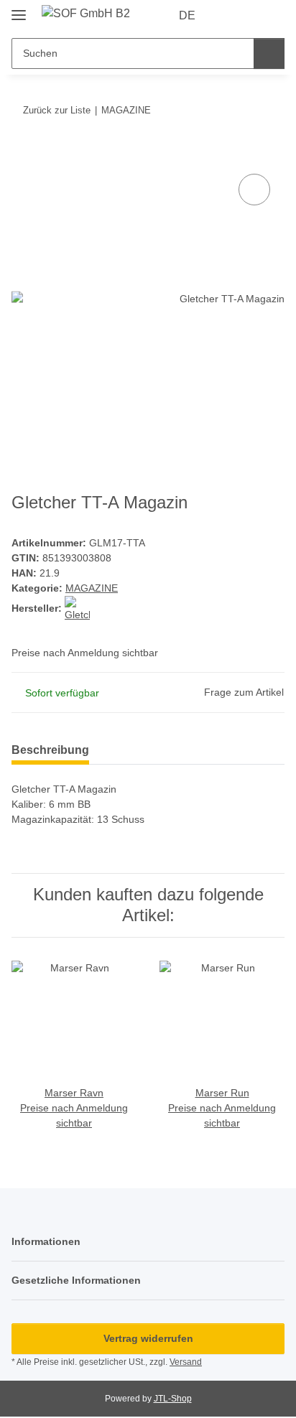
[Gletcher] (77, 609)
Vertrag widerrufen (148, 1338)
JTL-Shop (173, 1399)
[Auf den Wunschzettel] (254, 189)
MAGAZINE (91, 588)
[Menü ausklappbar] (18, 9)
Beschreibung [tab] (50, 750)
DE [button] (187, 15)
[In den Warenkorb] (22, 154)
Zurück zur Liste (57, 110)
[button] (228, 15)
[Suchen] (269, 53)
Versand (186, 1362)
